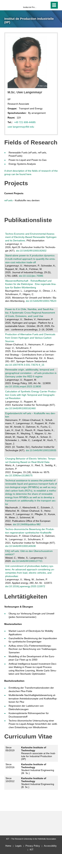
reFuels (8, 200)
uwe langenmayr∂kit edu (21, 126)
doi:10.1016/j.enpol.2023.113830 (23, 386)
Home (8, 846)
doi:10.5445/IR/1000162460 (20, 408)
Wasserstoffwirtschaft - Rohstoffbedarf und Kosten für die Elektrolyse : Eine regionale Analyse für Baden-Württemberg (30, 284)
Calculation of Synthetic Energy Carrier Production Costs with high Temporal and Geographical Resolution (31, 395)
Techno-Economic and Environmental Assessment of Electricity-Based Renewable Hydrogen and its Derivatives (30, 237)
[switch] (41, 5)
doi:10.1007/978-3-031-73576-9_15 (24, 364)
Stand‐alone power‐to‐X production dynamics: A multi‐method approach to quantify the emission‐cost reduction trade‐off (30, 259)
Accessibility (50, 846)
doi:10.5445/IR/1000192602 (31, 250)
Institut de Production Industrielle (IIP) (30, 7)
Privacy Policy (32, 846)
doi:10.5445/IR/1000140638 (20, 546)
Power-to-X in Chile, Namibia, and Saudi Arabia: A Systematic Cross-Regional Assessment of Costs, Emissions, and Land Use (30, 312)
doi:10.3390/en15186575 (19, 475)
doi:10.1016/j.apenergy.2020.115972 (25, 586)
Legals (18, 846)
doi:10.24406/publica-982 (27, 524)
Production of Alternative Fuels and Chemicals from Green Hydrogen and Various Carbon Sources (30, 337)
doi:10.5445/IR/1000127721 (27, 561)
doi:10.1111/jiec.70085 (31, 275)
